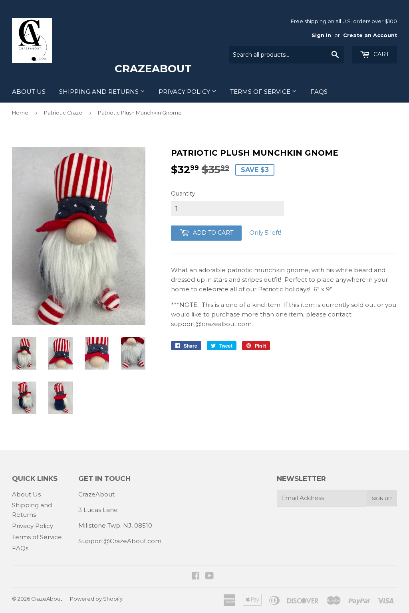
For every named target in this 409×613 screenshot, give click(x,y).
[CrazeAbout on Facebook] (195, 576)
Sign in (321, 35)
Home (20, 112)
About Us (29, 91)
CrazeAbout (46, 598)
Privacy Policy (185, 91)
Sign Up (382, 498)
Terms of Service (261, 91)
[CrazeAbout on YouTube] (209, 576)
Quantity (183, 193)
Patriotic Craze (63, 112)
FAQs (319, 91)
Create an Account (370, 35)
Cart (380, 54)
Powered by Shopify (96, 598)
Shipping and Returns (99, 91)
